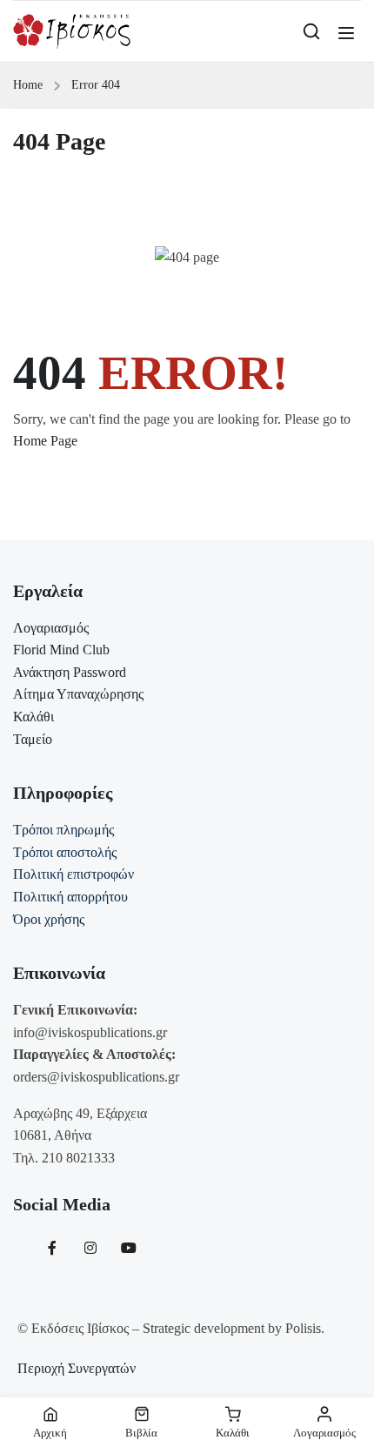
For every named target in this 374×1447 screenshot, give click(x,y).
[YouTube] (129, 1248)
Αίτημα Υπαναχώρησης (78, 694)
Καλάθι (33, 716)
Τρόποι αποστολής (65, 852)
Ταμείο (32, 739)
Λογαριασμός (51, 627)
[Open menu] (348, 33)
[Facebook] (52, 1248)
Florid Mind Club (61, 649)
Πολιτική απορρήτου (70, 896)
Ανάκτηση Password (69, 672)
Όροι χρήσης (48, 919)
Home (28, 84)
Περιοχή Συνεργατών (76, 1368)
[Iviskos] (71, 30)
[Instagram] (90, 1248)
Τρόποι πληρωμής (63, 829)
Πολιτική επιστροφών (73, 874)
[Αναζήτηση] (311, 31)
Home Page (45, 440)
